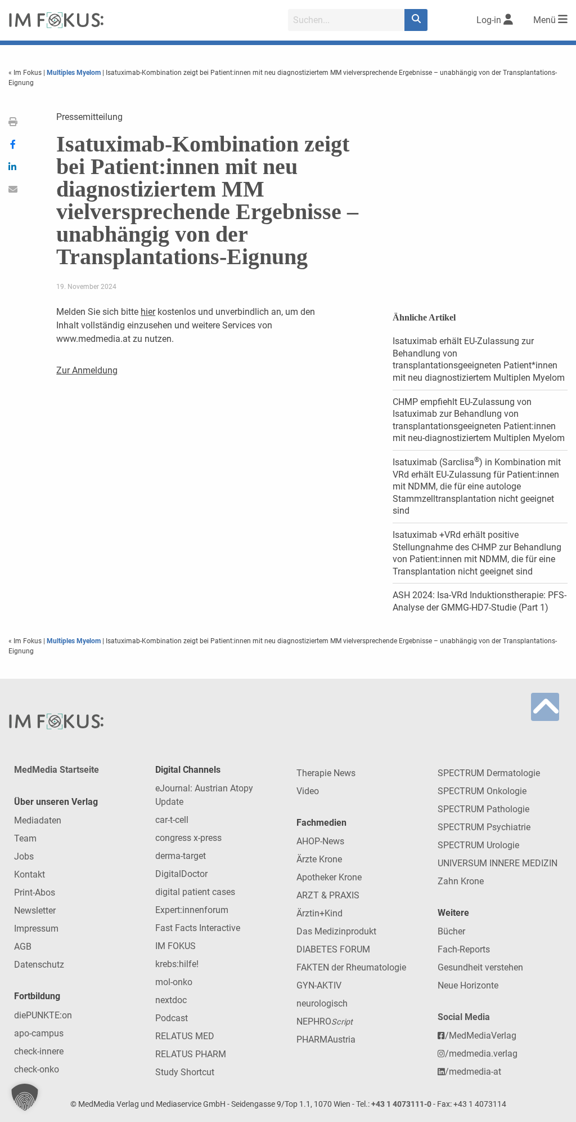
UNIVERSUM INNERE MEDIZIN (497, 863)
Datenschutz (39, 964)
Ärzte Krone (319, 859)
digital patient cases (195, 892)
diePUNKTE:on (43, 1015)
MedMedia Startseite (56, 769)
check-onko (36, 1069)
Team (25, 838)
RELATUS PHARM (190, 1054)
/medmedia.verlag (481, 1053)
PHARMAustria (326, 1039)
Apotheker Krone (329, 877)
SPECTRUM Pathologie (483, 809)
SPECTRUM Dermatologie (489, 773)
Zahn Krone (461, 881)
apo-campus (39, 1033)
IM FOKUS (175, 946)
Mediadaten (37, 820)
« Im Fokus (25, 73)
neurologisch (322, 1003)
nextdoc (171, 1000)
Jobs (24, 856)
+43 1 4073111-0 (401, 1104)
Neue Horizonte (468, 985)
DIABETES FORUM (333, 949)
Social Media (464, 1017)
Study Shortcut (184, 1072)
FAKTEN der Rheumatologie (351, 967)
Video (307, 791)
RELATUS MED (184, 1036)
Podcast (171, 1018)
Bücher (451, 931)
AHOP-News (320, 841)
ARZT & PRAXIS (327, 895)
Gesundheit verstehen (480, 967)
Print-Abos (34, 892)
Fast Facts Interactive (197, 928)
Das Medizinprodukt (336, 931)
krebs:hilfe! (177, 964)
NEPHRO (324, 1021)
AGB (23, 946)
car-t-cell (171, 819)
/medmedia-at (473, 1071)
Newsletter (35, 910)
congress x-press (188, 837)
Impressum (36, 928)
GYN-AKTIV (318, 985)
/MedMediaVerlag (480, 1035)
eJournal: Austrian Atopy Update (204, 795)
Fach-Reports (464, 949)
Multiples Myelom (74, 73)
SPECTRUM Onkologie (482, 791)
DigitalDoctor (181, 874)
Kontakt (29, 874)
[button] (25, 1097)
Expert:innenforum (191, 910)
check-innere (39, 1051)
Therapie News (326, 773)
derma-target (180, 856)
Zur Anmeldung (87, 370)
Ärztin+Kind (319, 913)
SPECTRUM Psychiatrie (484, 827)
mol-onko (173, 982)
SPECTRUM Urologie (478, 845)
